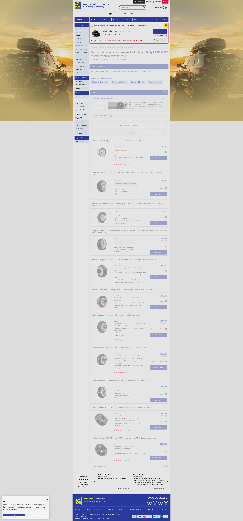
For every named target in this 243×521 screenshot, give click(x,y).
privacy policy (25, 507)
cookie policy (37, 507)
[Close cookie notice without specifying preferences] (47, 499)
